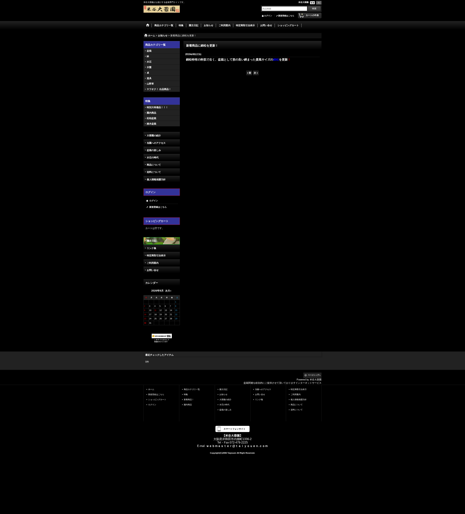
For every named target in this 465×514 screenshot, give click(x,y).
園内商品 (188, 404)
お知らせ (223, 394)
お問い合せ (153, 270)
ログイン (268, 16)
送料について (154, 172)
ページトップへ (314, 375)
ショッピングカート (157, 399)
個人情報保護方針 (156, 179)
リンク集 (151, 248)
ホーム (151, 389)
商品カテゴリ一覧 (192, 389)
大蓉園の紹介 (154, 135)
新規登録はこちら (286, 16)
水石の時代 (153, 157)
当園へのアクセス (156, 143)
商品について (154, 164)
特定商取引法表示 (156, 255)
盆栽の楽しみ (154, 150)
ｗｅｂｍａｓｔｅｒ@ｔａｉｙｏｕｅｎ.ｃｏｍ (237, 445)
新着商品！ (189, 399)
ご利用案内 (153, 263)
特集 (186, 394)
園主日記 (151, 240)
